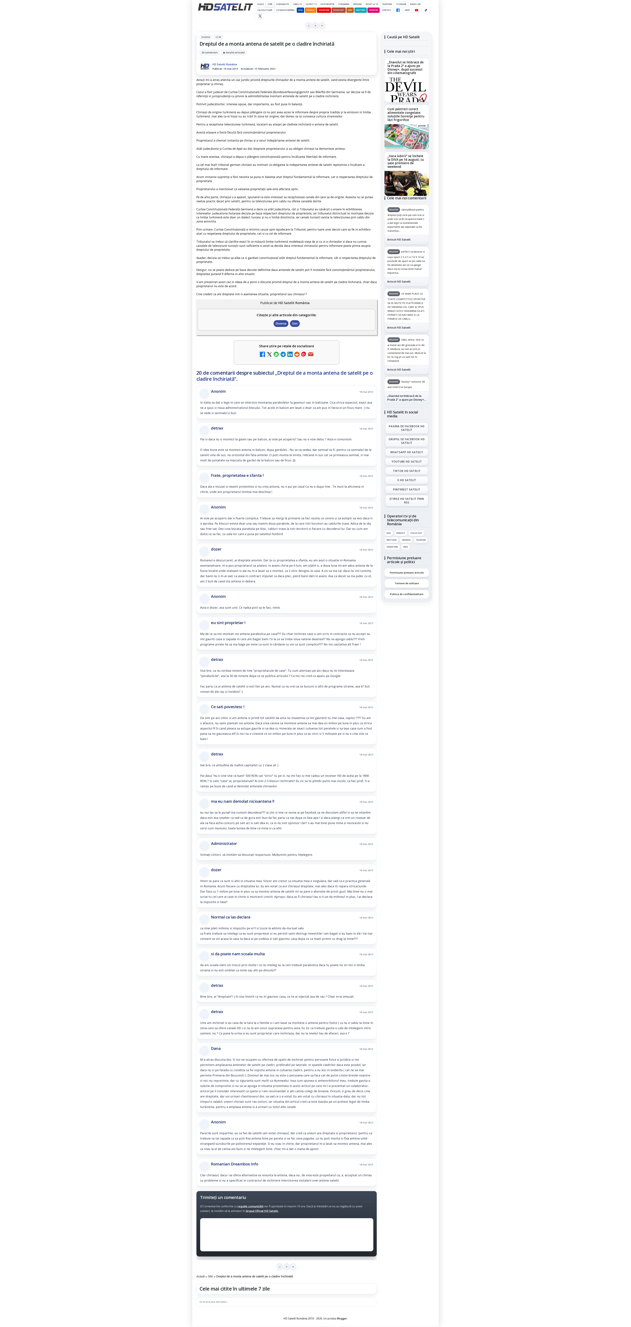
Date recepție (328, 4)
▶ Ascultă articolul (234, 52)
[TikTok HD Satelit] (425, 10)
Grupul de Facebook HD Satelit (407, 441)
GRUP (407, 10)
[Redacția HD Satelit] (204, 66)
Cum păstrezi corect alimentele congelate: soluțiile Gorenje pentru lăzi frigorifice (405, 114)
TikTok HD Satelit (407, 471)
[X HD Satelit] (260, 16)
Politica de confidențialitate (406, 594)
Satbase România (285, 10)
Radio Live (415, 4)
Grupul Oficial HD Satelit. (262, 1211)
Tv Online (401, 4)
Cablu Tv (297, 4)
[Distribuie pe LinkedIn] (290, 355)
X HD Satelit (406, 480)
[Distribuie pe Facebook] (262, 355)
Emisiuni (357, 4)
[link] (406, 80)
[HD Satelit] (225, 7)
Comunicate (282, 4)
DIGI (300, 10)
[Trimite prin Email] (310, 355)
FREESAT (400, 533)
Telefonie (387, 4)
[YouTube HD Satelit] (416, 10)
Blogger (342, 1318)
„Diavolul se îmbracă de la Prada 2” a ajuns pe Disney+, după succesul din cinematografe (405, 68)
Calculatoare (264, 10)
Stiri (218, 37)
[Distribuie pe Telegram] (283, 355)
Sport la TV (372, 4)
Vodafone (324, 10)
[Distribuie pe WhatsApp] (276, 355)
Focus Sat (338, 10)
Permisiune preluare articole (407, 572)
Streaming (344, 4)
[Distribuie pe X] (269, 355)
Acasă (260, 4)
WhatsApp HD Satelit (406, 452)
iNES (350, 10)
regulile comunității (250, 1206)
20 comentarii (210, 52)
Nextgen (360, 10)
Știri (270, 4)
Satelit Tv (311, 4)
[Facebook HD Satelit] (398, 10)
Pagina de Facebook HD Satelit (407, 428)
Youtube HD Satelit (407, 461)
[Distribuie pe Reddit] (297, 355)
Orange (310, 10)
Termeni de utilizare (407, 583)
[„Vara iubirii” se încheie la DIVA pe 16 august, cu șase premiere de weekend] (407, 183)
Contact (386, 10)
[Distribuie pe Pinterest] (303, 355)
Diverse (205, 37)
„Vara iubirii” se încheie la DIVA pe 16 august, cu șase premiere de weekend (405, 161)
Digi (388, 533)
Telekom (373, 10)
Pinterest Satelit (406, 489)
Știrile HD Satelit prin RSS (406, 500)
